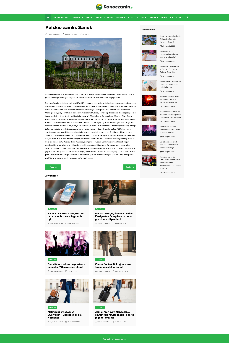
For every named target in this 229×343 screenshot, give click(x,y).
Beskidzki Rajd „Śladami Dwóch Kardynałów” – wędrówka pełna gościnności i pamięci (114, 216)
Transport (76, 17)
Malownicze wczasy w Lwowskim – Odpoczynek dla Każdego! (65, 315)
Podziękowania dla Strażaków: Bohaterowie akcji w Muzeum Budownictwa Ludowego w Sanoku (170, 162)
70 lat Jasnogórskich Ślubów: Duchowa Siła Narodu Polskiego (169, 145)
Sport (130, 17)
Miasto (89, 17)
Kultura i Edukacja (104, 17)
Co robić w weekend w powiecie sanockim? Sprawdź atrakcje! (66, 265)
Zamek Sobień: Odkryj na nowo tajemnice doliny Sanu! (113, 265)
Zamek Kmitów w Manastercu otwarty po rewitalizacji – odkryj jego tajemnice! (114, 315)
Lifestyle (152, 17)
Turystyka (140, 17)
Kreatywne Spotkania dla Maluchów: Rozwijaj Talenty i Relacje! (170, 39)
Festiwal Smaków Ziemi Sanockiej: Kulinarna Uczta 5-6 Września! (169, 99)
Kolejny (129, 167)
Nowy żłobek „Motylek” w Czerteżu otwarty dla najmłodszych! (170, 84)
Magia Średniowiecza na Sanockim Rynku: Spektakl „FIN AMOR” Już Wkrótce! (170, 114)
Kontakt (179, 17)
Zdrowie (119, 17)
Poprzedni (54, 167)
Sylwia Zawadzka (54, 34)
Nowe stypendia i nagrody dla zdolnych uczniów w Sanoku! (169, 54)
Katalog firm (166, 17)
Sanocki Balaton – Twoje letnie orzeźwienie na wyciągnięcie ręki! (66, 216)
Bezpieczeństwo (61, 17)
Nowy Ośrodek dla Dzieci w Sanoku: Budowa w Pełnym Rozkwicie (170, 69)
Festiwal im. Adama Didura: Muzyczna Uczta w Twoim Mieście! (170, 130)
